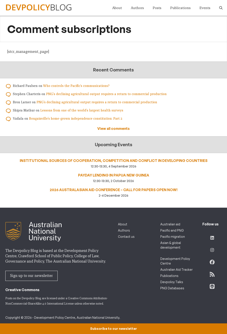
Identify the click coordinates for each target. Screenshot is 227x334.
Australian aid (170, 224)
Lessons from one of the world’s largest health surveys (81, 110)
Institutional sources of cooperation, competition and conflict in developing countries (113, 160)
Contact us (126, 236)
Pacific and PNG (172, 230)
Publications (180, 8)
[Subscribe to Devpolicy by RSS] (212, 274)
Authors (137, 8)
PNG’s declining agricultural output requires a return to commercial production (106, 94)
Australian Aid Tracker (176, 269)
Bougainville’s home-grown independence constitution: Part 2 (75, 119)
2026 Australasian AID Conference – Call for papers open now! (114, 190)
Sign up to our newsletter (31, 275)
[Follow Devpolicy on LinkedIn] (212, 238)
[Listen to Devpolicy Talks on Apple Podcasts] (212, 286)
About (117, 8)
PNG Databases (172, 288)
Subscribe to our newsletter (113, 328)
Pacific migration (172, 236)
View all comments (113, 128)
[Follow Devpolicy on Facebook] (212, 262)
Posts (157, 8)
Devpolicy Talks (171, 282)
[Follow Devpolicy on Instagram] (212, 250)
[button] (221, 8)
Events (205, 8)
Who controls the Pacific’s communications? (76, 86)
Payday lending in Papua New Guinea (113, 175)
